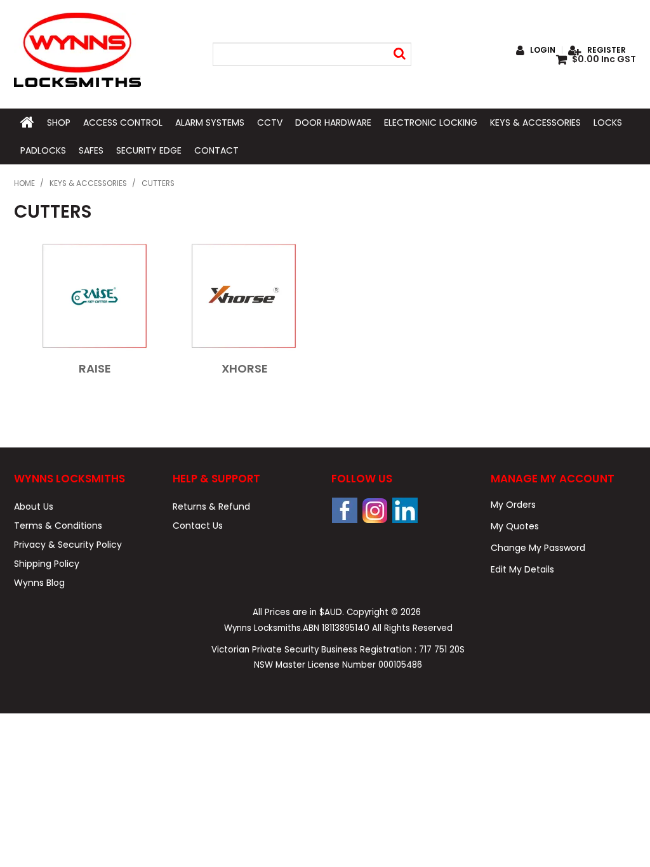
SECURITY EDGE (149, 150)
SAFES (91, 150)
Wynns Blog (39, 582)
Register (606, 50)
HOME (27, 122)
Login (542, 50)
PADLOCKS (43, 150)
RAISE (95, 368)
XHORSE (245, 368)
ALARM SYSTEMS (209, 122)
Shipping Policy (46, 563)
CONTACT (216, 150)
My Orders (513, 504)
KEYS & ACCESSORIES (535, 122)
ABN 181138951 (336, 628)
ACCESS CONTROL (122, 122)
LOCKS (608, 122)
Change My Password (538, 547)
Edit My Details (522, 569)
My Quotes (515, 526)
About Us (33, 506)
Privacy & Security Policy (68, 544)
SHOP (58, 122)
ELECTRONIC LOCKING (430, 122)
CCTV (269, 122)
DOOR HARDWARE (333, 122)
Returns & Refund (211, 506)
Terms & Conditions (58, 525)
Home (24, 183)
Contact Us (198, 525)
